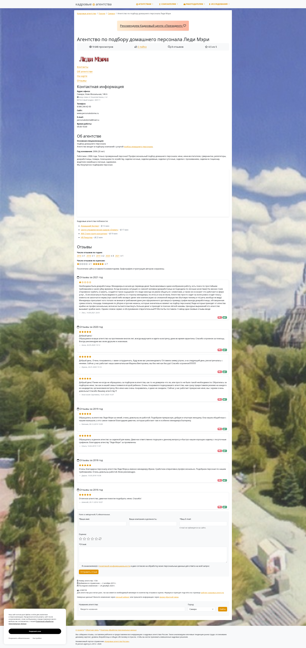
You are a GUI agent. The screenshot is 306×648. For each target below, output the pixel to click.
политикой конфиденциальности (114, 566)
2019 (98, 256)
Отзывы (82, 80)
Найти (223, 609)
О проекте (80, 630)
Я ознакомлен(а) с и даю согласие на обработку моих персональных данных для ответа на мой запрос (146, 566)
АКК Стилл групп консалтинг (94, 233)
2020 (108, 256)
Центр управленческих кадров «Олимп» (99, 229)
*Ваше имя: (84, 519)
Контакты (82, 67)
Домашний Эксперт (90, 226)
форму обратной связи (169, 597)
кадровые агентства (94, 4)
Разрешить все (35, 631)
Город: (191, 604)
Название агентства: (88, 604)
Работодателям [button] (195, 4)
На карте (82, 76)
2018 (89, 256)
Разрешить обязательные (19, 638)
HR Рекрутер (87, 237)
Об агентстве (85, 71)
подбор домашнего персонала (138, 146)
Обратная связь (92, 630)
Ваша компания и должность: (143, 519)
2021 (117, 256)
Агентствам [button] (145, 4)
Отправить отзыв (88, 572)
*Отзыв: (82, 544)
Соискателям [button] (168, 4)
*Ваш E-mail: (185, 519)
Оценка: (82, 534)
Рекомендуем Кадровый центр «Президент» (151, 26)
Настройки (37, 638)
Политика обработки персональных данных (118, 630)
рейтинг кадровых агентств (212, 592)
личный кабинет (123, 597)
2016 (79, 256)
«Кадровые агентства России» (116, 641)
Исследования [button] (219, 4)
